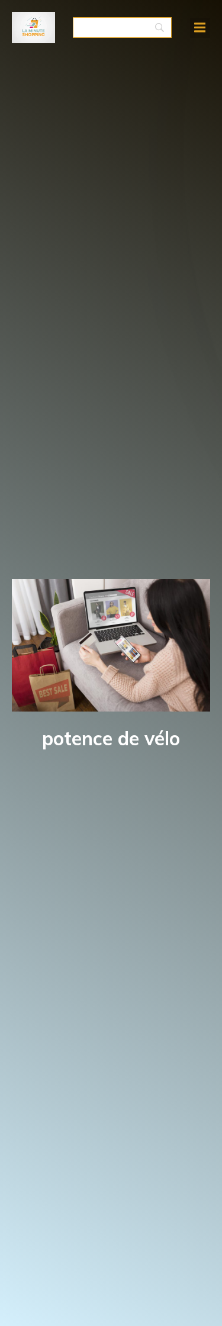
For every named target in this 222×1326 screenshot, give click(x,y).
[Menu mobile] (200, 28)
